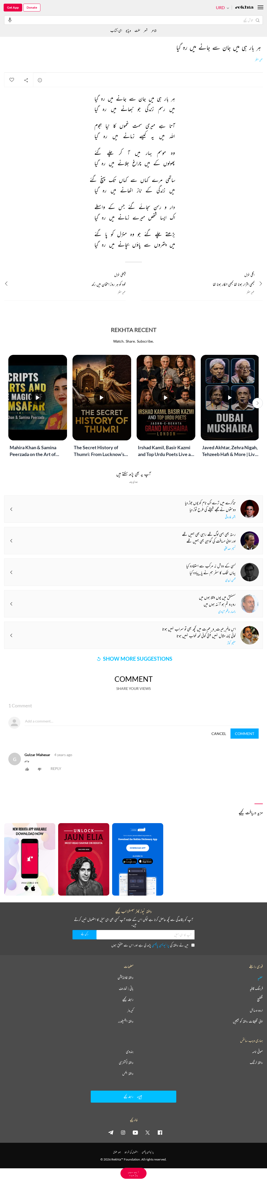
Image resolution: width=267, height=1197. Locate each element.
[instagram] (123, 1132)
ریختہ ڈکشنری (126, 1062)
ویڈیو (128, 30)
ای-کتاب (116, 30)
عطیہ (260, 977)
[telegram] (111, 1132)
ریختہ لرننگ (256, 1062)
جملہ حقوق (117, 1152)
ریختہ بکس (128, 1073)
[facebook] (160, 1132)
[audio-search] (10, 20)
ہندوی (130, 1051)
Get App (13, 7)
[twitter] (147, 1132)
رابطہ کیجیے (128, 999)
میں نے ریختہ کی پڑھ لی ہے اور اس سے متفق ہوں (149, 945)
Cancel (218, 733)
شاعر (154, 30)
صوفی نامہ (257, 1051)
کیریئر (130, 1010)
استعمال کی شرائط (131, 1152)
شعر (146, 30)
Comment (244, 733)
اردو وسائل (256, 1010)
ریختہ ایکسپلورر (126, 1021)
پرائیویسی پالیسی (160, 945)
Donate (32, 7)
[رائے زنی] (39, 80)
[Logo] (244, 8)
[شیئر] (26, 80)
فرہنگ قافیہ (256, 988)
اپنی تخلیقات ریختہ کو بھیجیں (248, 1021)
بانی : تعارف (126, 988)
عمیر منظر (259, 60)
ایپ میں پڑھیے (133, 1173)
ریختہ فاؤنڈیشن (126, 977)
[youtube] (135, 1132)
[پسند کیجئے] (11, 80)
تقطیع (260, 999)
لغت (137, 30)
